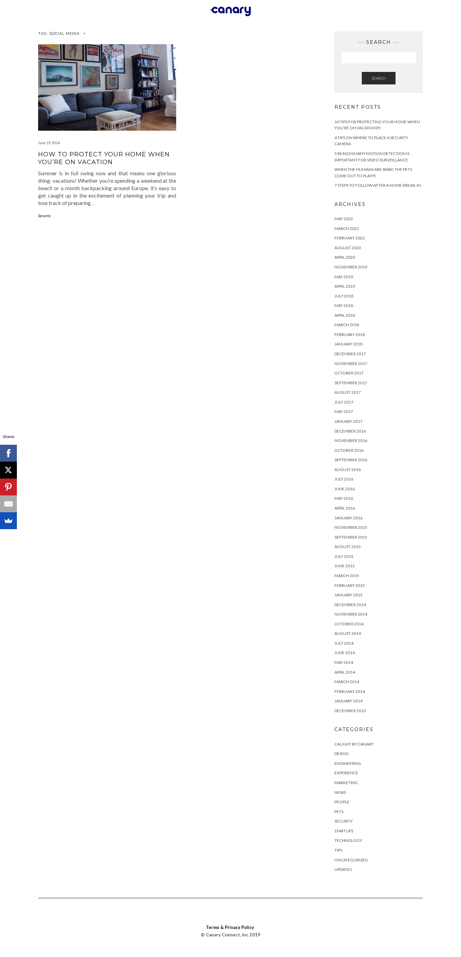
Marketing (346, 782)
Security (44, 215)
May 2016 (343, 498)
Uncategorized (351, 859)
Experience (346, 772)
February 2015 (349, 585)
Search (379, 78)
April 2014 (344, 672)
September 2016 (350, 459)
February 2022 (349, 237)
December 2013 (350, 710)
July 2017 (343, 402)
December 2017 (350, 353)
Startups (343, 830)
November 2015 (350, 527)
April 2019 (344, 286)
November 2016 (350, 440)
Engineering (347, 763)
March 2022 (346, 228)
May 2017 (343, 411)
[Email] (8, 503)
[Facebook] (8, 453)
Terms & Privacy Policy (230, 927)
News (340, 792)
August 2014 (347, 633)
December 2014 (350, 604)
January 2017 (348, 421)
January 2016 (348, 517)
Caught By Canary (354, 744)
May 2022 (343, 218)
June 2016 (344, 488)
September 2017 (350, 382)
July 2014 (343, 643)
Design (341, 753)
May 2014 (343, 662)
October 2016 (348, 450)
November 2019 (350, 266)
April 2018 (344, 315)
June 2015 (344, 565)
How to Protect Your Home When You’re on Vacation (104, 158)
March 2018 (346, 324)
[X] (8, 470)
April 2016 (344, 508)
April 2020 (344, 257)
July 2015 (343, 556)
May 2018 (343, 305)
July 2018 (343, 296)
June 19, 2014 (49, 142)
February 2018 (349, 334)
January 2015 (348, 594)
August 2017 (347, 392)
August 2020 (347, 247)
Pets (339, 811)
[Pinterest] (8, 486)
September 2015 (350, 537)
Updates (343, 869)
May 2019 (343, 276)
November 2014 (350, 614)
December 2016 (350, 431)
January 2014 (348, 700)
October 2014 (348, 623)
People (341, 801)
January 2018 (348, 343)
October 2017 (348, 373)
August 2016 (347, 469)
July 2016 (343, 479)
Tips (338, 850)
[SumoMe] (8, 520)
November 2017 (350, 363)
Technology (348, 840)
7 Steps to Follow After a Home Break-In (377, 185)
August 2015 (347, 546)
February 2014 (349, 691)
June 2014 (344, 652)
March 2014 (346, 681)
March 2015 (346, 575)
